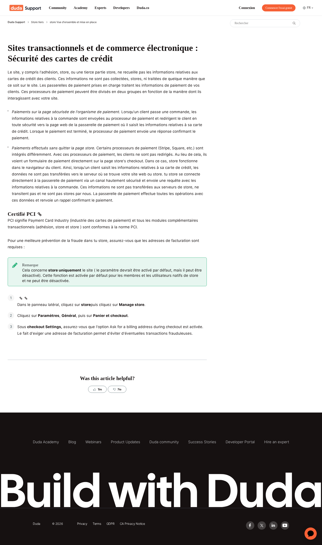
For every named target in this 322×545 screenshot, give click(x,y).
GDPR (110, 523)
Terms (97, 523)
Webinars (93, 442)
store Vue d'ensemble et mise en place (73, 22)
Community (58, 8)
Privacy (82, 523)
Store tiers (37, 22)
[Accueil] (25, 8)
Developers (121, 8)
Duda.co (143, 8)
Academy (81, 8)
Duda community (164, 442)
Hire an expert (276, 442)
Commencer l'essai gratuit (278, 7)
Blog (72, 442)
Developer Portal (240, 442)
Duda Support (16, 22)
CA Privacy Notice (132, 523)
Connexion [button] (247, 8)
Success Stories (202, 442)
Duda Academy (46, 442)
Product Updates (125, 442)
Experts (100, 8)
